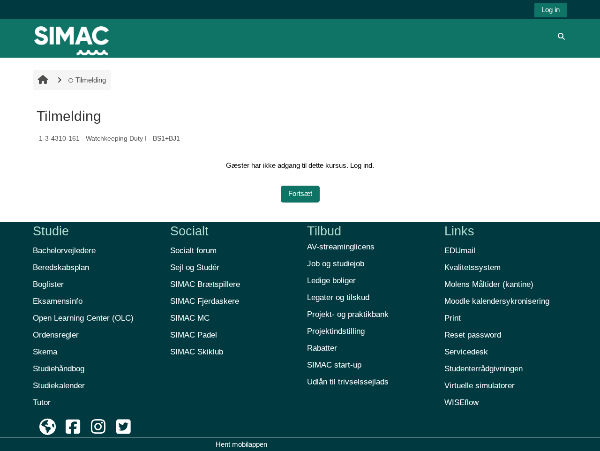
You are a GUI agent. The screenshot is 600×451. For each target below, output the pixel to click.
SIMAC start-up (334, 365)
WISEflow (461, 402)
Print (452, 318)
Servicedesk (466, 351)
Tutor (42, 402)
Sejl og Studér (194, 267)
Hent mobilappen (241, 444)
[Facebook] (73, 427)
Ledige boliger (331, 280)
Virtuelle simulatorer (479, 385)
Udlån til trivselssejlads (348, 381)
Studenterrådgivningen (483, 368)
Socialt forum (193, 250)
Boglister (48, 284)
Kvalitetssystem (472, 267)
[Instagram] (98, 427)
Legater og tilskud (338, 297)
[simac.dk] (47, 427)
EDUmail (459, 250)
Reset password (472, 335)
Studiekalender (59, 385)
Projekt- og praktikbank (348, 314)
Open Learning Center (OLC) (83, 318)
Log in (550, 10)
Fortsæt (300, 193)
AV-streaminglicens (341, 246)
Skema (45, 351)
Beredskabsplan (61, 267)
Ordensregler (56, 335)
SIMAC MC (190, 318)
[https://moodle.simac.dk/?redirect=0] (71, 35)
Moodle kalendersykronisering (496, 301)
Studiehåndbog (58, 368)
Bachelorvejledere (64, 250)
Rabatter (322, 348)
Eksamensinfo (57, 301)
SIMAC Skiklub (196, 351)
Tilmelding (90, 80)
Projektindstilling (336, 331)
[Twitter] (123, 427)
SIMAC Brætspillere (205, 284)
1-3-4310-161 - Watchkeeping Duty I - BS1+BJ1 (109, 138)
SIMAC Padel (193, 335)
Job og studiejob (335, 263)
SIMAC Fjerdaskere (204, 301)
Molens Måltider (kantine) (488, 284)
